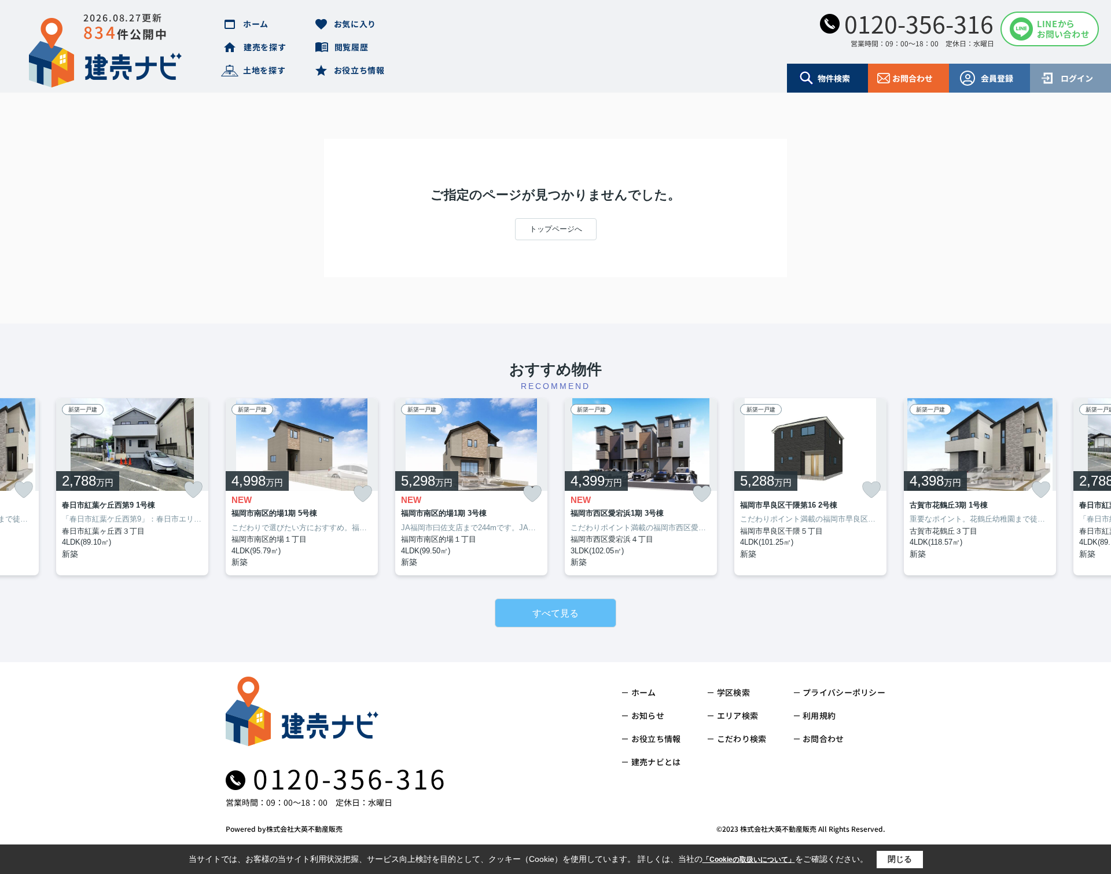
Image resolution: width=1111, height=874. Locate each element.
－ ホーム (638, 692)
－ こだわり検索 (736, 738)
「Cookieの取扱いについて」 (748, 859)
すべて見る (555, 613)
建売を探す (265, 47)
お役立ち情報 (359, 70)
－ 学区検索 (728, 692)
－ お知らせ (642, 715)
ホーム (255, 24)
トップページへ (555, 229)
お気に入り (355, 24)
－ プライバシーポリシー (839, 692)
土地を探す (264, 70)
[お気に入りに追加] (23, 489)
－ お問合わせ (818, 738)
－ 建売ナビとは (650, 761)
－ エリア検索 (732, 715)
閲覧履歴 (351, 47)
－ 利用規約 (814, 715)
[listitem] (302, 487)
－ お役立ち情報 (650, 738)
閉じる (900, 859)
